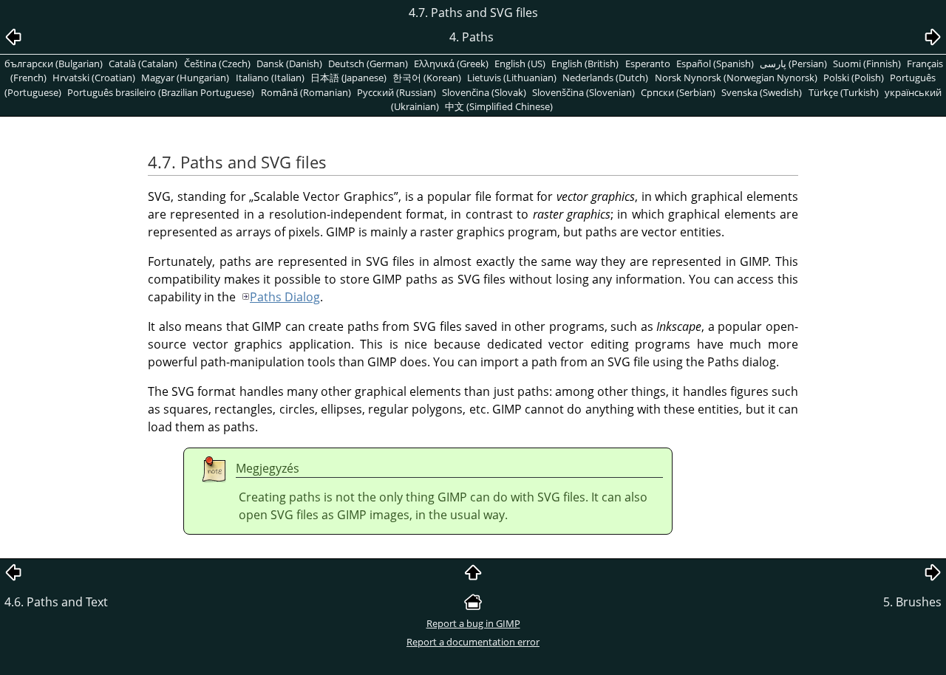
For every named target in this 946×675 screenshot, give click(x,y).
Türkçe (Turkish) (844, 92)
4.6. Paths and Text (56, 602)
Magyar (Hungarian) (185, 77)
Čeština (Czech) (217, 63)
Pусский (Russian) (396, 92)
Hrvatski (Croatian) (93, 77)
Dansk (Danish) (289, 63)
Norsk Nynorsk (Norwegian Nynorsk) (736, 77)
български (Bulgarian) (53, 63)
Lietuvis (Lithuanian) (512, 77)
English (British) (585, 63)
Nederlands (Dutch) (605, 77)
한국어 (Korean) (426, 77)
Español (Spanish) (715, 63)
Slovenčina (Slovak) (484, 92)
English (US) (519, 63)
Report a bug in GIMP (473, 623)
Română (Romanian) (306, 92)
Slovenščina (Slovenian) (583, 92)
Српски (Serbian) (678, 92)
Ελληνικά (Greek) (451, 63)
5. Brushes (912, 602)
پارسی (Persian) (793, 63)
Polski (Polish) (853, 77)
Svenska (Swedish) (761, 92)
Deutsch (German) (368, 63)
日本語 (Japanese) (348, 77)
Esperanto (647, 63)
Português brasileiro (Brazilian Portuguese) (160, 92)
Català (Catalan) (143, 63)
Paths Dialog (285, 297)
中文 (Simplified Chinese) (499, 106)
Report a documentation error (473, 641)
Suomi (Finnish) (867, 63)
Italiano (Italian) (270, 77)
